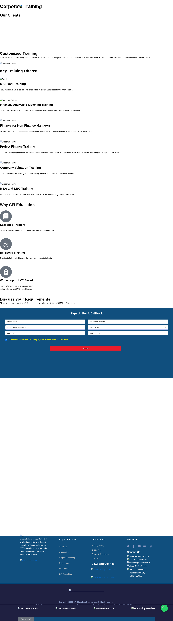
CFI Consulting (65, 574)
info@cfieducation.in (141, 563)
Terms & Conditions (100, 554)
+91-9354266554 (142, 556)
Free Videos (64, 569)
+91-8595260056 (140, 560)
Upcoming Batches (144, 608)
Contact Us (63, 552)
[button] (71, 6)
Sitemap (95, 558)
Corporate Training (67, 558)
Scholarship (64, 563)
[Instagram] (150, 546)
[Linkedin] (145, 546)
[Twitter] (128, 546)
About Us (63, 547)
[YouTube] (139, 546)
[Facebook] (134, 546)
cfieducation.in (140, 566)
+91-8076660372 (105, 608)
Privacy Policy (98, 546)
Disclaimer (96, 550)
